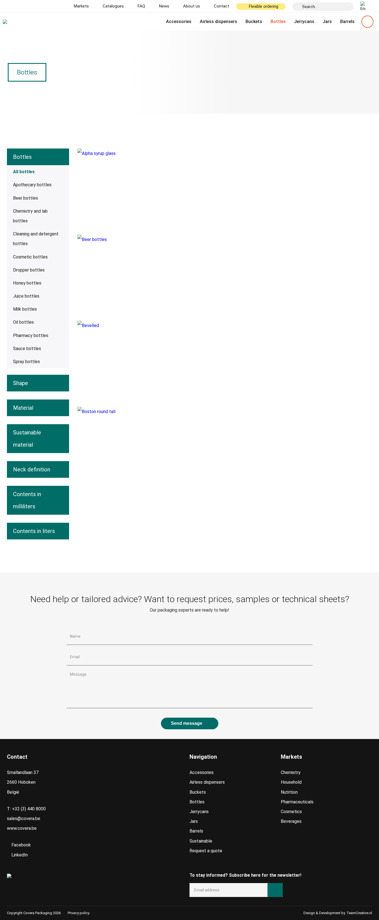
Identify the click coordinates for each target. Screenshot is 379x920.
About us (191, 6)
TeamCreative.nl (359, 913)
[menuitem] (366, 6)
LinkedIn (19, 855)
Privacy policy (78, 913)
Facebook (20, 845)
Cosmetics (291, 811)
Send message (186, 723)
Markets (81, 6)
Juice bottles (26, 296)
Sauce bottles (27, 348)
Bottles (278, 21)
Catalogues (113, 6)
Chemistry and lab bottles (30, 215)
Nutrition (289, 792)
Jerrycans (304, 21)
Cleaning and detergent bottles (36, 238)
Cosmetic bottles (30, 257)
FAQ (141, 6)
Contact (221, 6)
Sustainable (201, 841)
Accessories (178, 21)
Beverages (291, 821)
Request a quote (206, 850)
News (164, 6)
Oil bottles (23, 322)
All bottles (24, 171)
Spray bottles (26, 361)
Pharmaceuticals (297, 802)
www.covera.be (22, 828)
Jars (327, 21)
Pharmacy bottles (30, 335)
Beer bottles (25, 198)
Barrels (347, 21)
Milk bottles (25, 309)
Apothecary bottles (32, 184)
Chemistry (290, 772)
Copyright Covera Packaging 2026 (34, 913)
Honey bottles (27, 283)
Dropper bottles (29, 270)
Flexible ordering (263, 6)
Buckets (254, 21)
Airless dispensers (218, 21)
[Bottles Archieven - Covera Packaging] (29, 21)
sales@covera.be (23, 818)
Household (291, 782)
